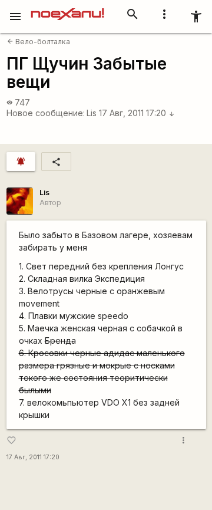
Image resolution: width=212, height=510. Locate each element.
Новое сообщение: (45, 113)
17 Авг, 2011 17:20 (137, 113)
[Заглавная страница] (67, 8)
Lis (92, 113)
